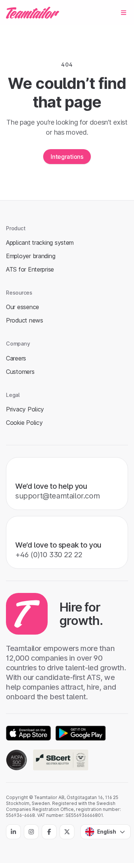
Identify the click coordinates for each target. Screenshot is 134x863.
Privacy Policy (25, 409)
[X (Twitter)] (67, 831)
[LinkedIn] (13, 831)
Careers (16, 358)
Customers (20, 371)
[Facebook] (49, 831)
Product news (24, 320)
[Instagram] (31, 831)
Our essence (22, 307)
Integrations (67, 156)
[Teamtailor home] (32, 13)
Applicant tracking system (40, 242)
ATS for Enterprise (30, 269)
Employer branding (30, 256)
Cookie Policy (24, 422)
